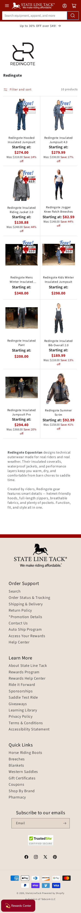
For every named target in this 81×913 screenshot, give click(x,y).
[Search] (73, 15)
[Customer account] (64, 6)
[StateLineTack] (33, 5)
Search (15, 591)
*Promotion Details (25, 617)
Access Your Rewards (27, 636)
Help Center (19, 642)
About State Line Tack (28, 665)
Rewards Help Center (27, 678)
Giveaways (18, 704)
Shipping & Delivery (26, 604)
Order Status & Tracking (29, 597)
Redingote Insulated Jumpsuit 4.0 (58, 140)
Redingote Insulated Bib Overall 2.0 (58, 343)
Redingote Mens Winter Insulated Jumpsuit (21, 279)
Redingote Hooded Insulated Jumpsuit (21, 140)
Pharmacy (17, 797)
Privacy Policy (20, 716)
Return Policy (20, 610)
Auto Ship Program (25, 629)
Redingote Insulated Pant (21, 343)
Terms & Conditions (26, 723)
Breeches (17, 759)
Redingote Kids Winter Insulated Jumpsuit (58, 279)
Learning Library (23, 710)
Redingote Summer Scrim (58, 412)
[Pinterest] (55, 857)
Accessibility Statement (29, 729)
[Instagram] (36, 857)
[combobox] (40, 15)
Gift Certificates (22, 778)
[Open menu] (7, 5)
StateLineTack (33, 893)
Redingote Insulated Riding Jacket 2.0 (21, 210)
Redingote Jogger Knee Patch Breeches (58, 209)
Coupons (16, 784)
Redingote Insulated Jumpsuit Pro (21, 412)
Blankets (16, 765)
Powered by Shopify (53, 893)
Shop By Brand (22, 791)
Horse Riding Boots (25, 752)
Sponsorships (21, 691)
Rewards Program (24, 672)
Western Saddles (23, 771)
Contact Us (18, 623)
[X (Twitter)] (45, 857)
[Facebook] (26, 857)
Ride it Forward (22, 684)
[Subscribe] (65, 823)
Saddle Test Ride (23, 697)
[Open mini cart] (74, 6)
